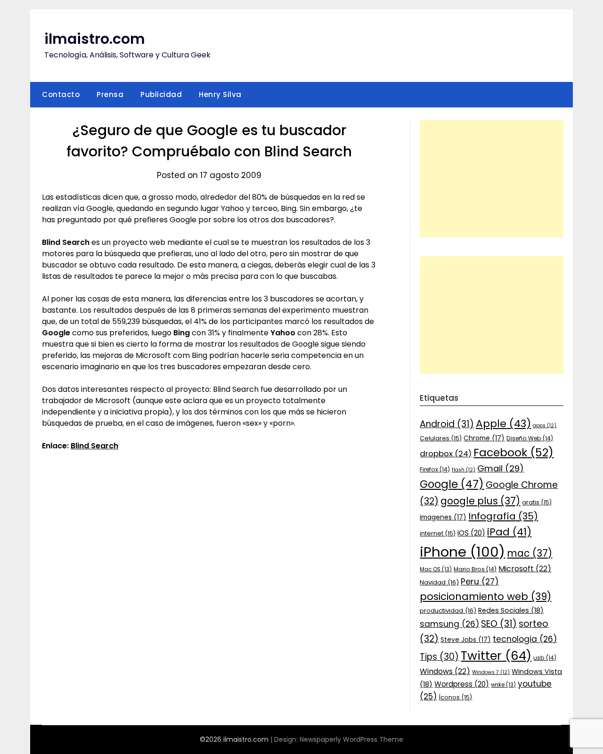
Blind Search (94, 445)
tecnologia (525, 639)
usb (544, 658)
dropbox (446, 453)
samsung (449, 624)
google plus (480, 501)
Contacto (61, 94)
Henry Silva (220, 94)
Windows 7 (491, 672)
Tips (439, 656)
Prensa (110, 94)
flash (463, 469)
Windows (445, 671)
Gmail (500, 468)
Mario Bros (475, 569)
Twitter (496, 655)
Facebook (513, 452)
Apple (503, 423)
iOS (471, 533)
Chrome (484, 438)
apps (544, 425)
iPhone (462, 551)
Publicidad (161, 94)
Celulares (441, 438)
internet (438, 533)
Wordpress (461, 684)
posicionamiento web (485, 596)
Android (447, 424)
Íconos (455, 697)
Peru (480, 581)
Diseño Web (529, 438)
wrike (503, 685)
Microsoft (524, 568)
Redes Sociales (511, 610)
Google (452, 484)
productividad (448, 610)
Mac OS (436, 569)
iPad (509, 532)
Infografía (503, 516)
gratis (537, 502)
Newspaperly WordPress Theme (351, 739)
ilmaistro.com (94, 39)
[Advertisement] (491, 178)
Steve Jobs (465, 639)
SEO (499, 623)
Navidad (439, 582)
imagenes (443, 517)
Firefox (435, 469)
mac (529, 553)
